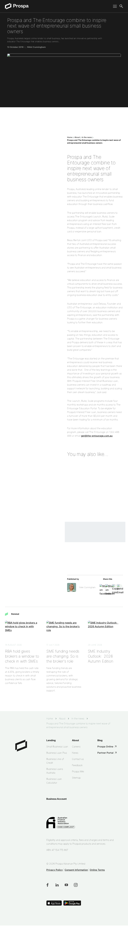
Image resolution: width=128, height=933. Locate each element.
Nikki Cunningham (36, 47)
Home (69, 137)
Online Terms (97, 869)
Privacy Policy (54, 869)
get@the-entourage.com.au (97, 435)
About (77, 137)
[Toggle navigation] (114, 6)
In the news (87, 137)
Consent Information (76, 869)
